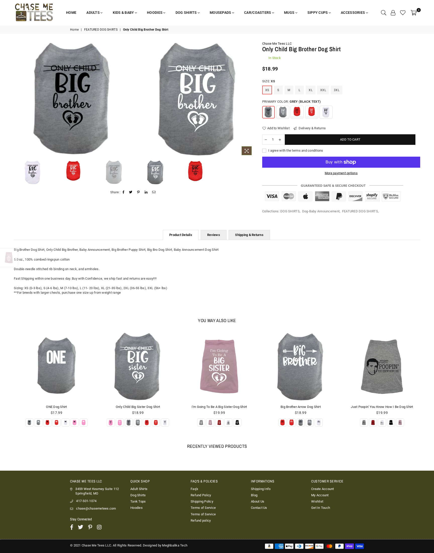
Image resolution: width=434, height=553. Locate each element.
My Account (320, 495)
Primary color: (291, 101)
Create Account (322, 489)
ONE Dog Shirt (54, 407)
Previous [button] (15, 99)
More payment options (341, 173)
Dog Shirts (138, 495)
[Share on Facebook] (123, 192)
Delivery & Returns (312, 128)
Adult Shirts (138, 489)
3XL (336, 90)
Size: (268, 81)
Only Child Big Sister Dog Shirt (136, 407)
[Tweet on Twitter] (131, 192)
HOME (71, 13)
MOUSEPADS (221, 13)
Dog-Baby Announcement (321, 211)
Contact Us (259, 508)
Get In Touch (320, 508)
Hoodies (136, 508)
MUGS (289, 13)
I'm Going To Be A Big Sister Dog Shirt (217, 407)
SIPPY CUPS (318, 13)
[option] (73, 98)
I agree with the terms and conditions (295, 150)
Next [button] (250, 99)
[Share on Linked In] (146, 192)
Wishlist (317, 501)
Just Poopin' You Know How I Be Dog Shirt (380, 407)
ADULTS (93, 13)
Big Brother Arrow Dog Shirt (299, 407)
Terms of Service (203, 508)
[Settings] (393, 12)
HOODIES (155, 13)
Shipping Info (260, 489)
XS (267, 90)
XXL (323, 90)
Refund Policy (201, 495)
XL (310, 90)
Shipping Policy (202, 501)
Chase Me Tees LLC (277, 43)
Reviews (213, 235)
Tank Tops (138, 501)
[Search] (384, 12)
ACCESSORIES (353, 13)
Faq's (194, 489)
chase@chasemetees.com (96, 508)
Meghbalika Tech (174, 545)
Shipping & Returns (249, 235)
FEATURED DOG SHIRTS (101, 29)
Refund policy (201, 520)
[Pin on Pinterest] (138, 192)
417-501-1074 (86, 501)
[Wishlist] (403, 12)
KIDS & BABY (124, 13)
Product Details (180, 235)
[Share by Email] (154, 192)
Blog (254, 495)
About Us (257, 501)
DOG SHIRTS (187, 13)
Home (74, 29)
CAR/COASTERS (258, 13)
